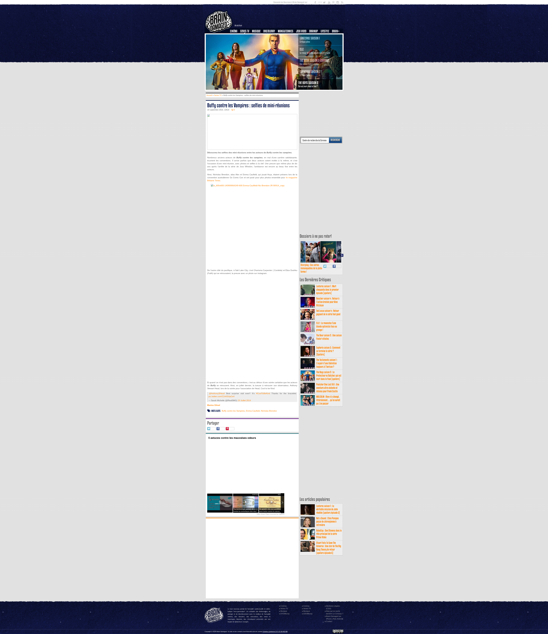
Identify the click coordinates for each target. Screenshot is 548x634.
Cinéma (233, 31)
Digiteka (281, 514)
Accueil (209, 95)
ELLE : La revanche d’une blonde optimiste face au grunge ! (326, 326)
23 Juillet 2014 (244, 400)
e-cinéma (234, 45)
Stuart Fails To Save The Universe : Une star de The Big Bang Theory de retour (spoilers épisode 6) (328, 548)
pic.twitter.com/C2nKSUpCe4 (221, 396)
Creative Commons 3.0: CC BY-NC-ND (275, 631)
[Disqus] (252, 558)
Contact (329, 621)
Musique (256, 31)
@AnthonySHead (217, 393)
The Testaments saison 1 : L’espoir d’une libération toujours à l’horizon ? (326, 363)
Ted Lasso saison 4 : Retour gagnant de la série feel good (328, 312)
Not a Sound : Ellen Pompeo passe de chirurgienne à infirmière (327, 522)
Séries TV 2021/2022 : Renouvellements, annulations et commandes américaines (311, 270)
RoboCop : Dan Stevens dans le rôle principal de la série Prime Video (329, 534)
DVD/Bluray (269, 31)
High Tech (326, 45)
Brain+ (336, 31)
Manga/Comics (285, 31)
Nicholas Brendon (269, 411)
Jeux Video (301, 31)
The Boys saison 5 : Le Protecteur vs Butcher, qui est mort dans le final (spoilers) (328, 375)
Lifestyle (325, 31)
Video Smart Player (263, 514)
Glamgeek (326, 41)
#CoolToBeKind (263, 393)
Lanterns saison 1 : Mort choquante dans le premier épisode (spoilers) (327, 290)
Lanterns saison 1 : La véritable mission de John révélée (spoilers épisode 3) (328, 509)
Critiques (234, 36)
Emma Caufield (253, 411)
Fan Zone (336, 36)
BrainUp (313, 31)
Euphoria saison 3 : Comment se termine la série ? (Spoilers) (328, 351)
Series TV (244, 31)
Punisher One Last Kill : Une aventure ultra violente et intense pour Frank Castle (327, 388)
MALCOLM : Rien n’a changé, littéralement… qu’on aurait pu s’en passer (328, 400)
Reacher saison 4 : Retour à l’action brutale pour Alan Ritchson (327, 302)
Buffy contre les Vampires (233, 411)
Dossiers (234, 41)
